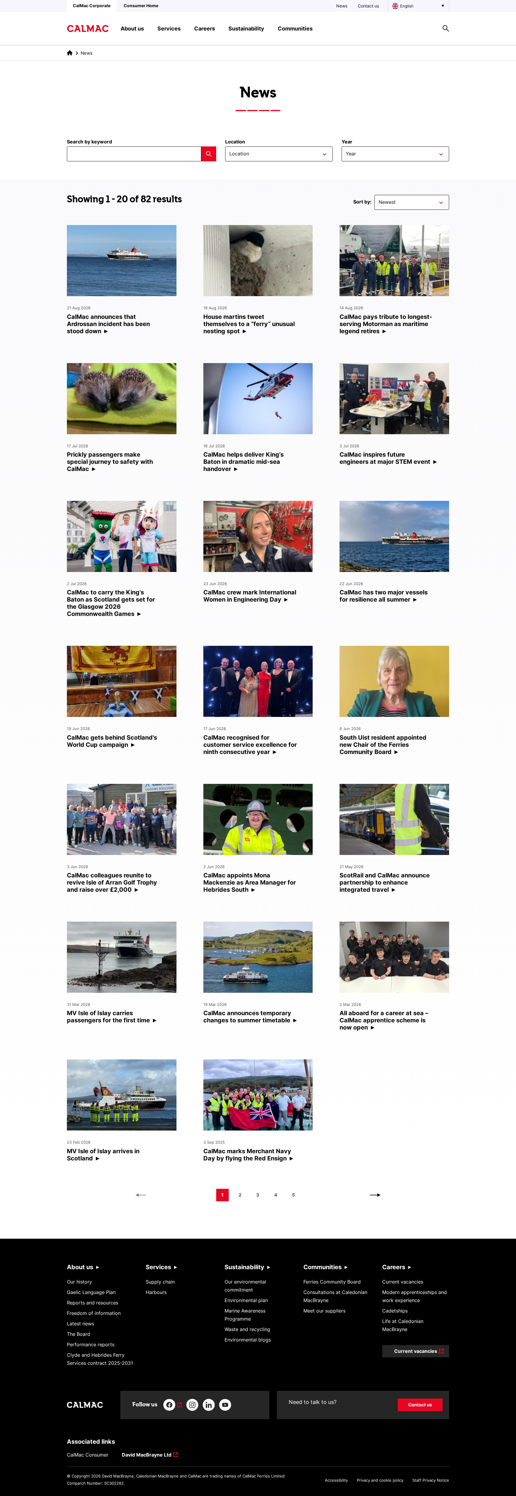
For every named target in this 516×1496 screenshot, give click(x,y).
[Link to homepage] (88, 28)
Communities (322, 1267)
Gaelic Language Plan (91, 1292)
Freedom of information (94, 1313)
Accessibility (336, 1480)
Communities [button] (295, 28)
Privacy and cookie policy (380, 1480)
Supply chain (160, 1282)
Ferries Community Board (332, 1282)
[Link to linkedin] (209, 1405)
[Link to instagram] (192, 1405)
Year (347, 142)
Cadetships (395, 1311)
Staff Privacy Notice (430, 1480)
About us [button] (132, 28)
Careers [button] (204, 28)
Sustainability (244, 1267)
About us (80, 1267)
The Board (78, 1334)
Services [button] (169, 28)
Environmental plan (246, 1300)
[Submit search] (208, 153)
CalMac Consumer (87, 1455)
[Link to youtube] (225, 1405)
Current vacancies (402, 1282)
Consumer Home (141, 5)
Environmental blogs (248, 1340)
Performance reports (90, 1344)
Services (158, 1267)
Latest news (80, 1324)
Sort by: (362, 202)
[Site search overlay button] (446, 28)
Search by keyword (89, 142)
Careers (393, 1267)
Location (235, 142)
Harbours (156, 1292)
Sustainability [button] (246, 28)
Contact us (368, 5)
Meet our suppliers (324, 1311)
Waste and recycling (247, 1329)
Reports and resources (92, 1303)
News (341, 5)
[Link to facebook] (172, 1405)
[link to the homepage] (70, 52)
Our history (79, 1282)
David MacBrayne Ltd (146, 1455)
